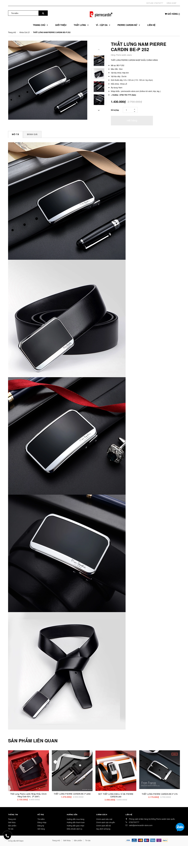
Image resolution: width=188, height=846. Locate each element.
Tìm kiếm (41, 819)
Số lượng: (115, 110)
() (173, 13)
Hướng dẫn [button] (72, 814)
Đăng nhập (171, 3)
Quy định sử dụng (103, 829)
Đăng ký (40, 825)
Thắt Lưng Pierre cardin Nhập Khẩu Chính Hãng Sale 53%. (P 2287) (28, 795)
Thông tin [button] (13, 814)
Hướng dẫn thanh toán (76, 822)
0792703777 (158, 3)
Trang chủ (12, 819)
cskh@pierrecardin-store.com (140, 825)
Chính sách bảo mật (104, 819)
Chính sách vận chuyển (105, 822)
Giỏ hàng (41, 829)
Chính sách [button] (101, 814)
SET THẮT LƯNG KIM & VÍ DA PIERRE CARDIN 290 (115, 795)
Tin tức (87, 840)
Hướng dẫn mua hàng (75, 819)
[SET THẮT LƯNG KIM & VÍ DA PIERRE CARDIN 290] (115, 770)
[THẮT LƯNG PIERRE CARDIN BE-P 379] (159, 769)
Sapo (21, 840)
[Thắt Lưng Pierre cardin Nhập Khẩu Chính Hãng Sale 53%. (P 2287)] (28, 770)
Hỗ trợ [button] (40, 814)
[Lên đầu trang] (183, 839)
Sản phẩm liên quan (33, 740)
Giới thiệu (12, 822)
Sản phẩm (12, 825)
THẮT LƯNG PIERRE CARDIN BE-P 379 (159, 794)
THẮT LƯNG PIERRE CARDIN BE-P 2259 (72, 793)
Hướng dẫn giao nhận (75, 825)
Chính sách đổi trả (103, 825)
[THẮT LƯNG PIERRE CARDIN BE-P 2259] (72, 770)
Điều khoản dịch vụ (74, 829)
